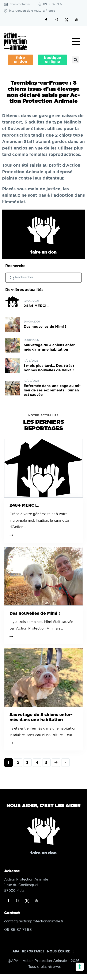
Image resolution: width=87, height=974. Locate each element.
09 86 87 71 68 (18, 930)
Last (65, 762)
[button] (75, 59)
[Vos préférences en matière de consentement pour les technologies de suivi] (80, 967)
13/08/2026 (31, 340)
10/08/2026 (31, 381)
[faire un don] (43, 230)
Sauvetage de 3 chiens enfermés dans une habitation (50, 347)
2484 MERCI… (36, 306)
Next (56, 762)
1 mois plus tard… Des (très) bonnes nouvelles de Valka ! (49, 368)
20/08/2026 (32, 321)
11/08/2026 (31, 360)
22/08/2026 (31, 301)
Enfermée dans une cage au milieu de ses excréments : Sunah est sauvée (52, 390)
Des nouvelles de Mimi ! (45, 326)
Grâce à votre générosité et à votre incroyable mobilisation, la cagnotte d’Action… (39, 520)
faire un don (43, 252)
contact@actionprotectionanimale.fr (33, 921)
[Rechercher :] (43, 277)
